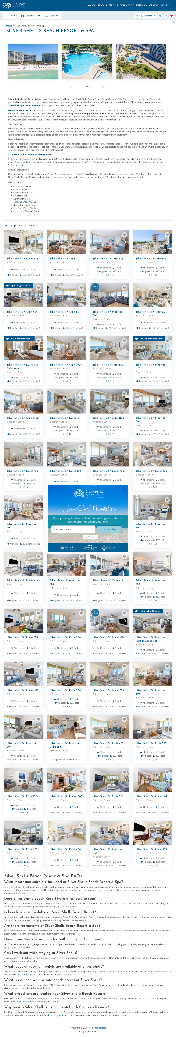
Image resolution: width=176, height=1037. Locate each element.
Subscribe (109, 529)
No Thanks (90, 537)
